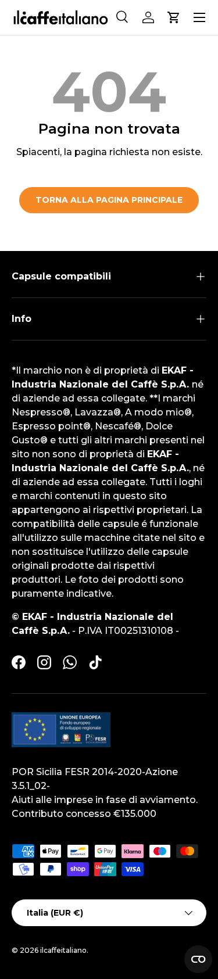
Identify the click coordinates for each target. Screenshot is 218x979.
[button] (174, 17)
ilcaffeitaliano (63, 950)
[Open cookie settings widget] (198, 959)
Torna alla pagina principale (109, 200)
